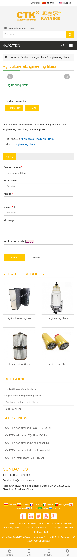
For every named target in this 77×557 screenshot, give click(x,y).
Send (14, 257)
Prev (10, 77)
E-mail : (9, 206)
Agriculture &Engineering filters (51, 57)
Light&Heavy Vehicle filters (21, 388)
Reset (36, 257)
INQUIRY (15, 108)
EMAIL (33, 108)
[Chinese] (49, 3)
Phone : (9, 193)
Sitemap (46, 541)
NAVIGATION (11, 45)
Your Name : (12, 180)
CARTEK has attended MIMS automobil (27, 450)
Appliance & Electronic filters (22, 402)
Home (12, 57)
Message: (9, 220)
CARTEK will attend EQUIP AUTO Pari (26, 435)
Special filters (13, 408)
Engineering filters (25, 144)
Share (9, 554)
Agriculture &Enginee (19, 318)
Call (29, 554)
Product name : (14, 167)
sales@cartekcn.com (21, 28)
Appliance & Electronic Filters (37, 138)
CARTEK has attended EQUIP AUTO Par (28, 427)
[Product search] (70, 34)
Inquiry (48, 554)
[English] (66, 3)
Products (25, 57)
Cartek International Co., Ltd (38, 537)
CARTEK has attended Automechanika (27, 442)
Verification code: (14, 241)
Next (67, 77)
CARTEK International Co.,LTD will (24, 457)
